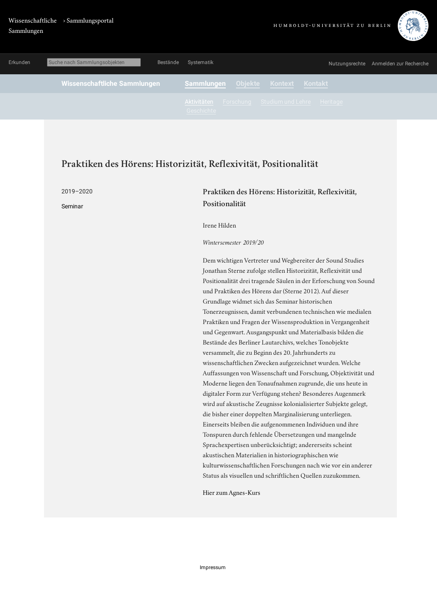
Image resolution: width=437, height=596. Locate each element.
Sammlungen (205, 83)
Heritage (331, 101)
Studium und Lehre (286, 101)
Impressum (213, 567)
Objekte (248, 83)
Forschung (237, 101)
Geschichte (201, 110)
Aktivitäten (199, 101)
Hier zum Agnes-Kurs (231, 492)
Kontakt (316, 83)
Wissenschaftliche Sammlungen (110, 83)
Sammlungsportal (90, 19)
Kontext (282, 83)
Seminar (72, 206)
